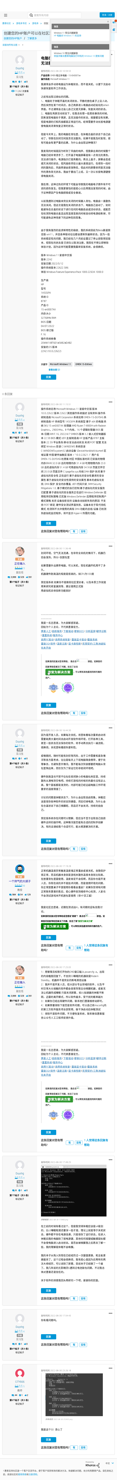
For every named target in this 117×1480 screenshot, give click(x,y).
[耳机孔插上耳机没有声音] (22, 45)
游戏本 (35, 23)
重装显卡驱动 (79, 639)
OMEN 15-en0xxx (84, 364)
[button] (110, 401)
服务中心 (58, 635)
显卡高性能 (74, 643)
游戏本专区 (21, 23)
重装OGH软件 (48, 643)
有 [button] (74, 531)
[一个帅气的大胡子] (19, 869)
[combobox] (54, 15)
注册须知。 (34, 1474)
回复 (48, 377)
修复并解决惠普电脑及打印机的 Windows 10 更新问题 (79, 56)
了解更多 (32, 38)
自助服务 (57, 631)
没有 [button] (83, 531)
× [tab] (108, 21)
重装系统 (92, 639)
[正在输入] (19, 551)
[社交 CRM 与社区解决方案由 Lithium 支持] (92, 1464)
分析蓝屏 (91, 631)
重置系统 (47, 635)
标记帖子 (20, 94)
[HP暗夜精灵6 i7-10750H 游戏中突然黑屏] (19, 45)
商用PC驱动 (47, 639)
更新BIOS (79, 631)
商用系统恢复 (62, 639)
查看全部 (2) (54, 369)
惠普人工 (46, 631)
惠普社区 (6, 23)
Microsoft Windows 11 (60, 364)
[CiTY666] (19, 1373)
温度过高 (62, 643)
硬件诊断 (101, 631)
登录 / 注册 (107, 15)
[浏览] (4, 15)
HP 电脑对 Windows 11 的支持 (67, 35)
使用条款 (22, 1474)
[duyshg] (19, 59)
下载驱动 (68, 631)
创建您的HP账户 (13, 38)
